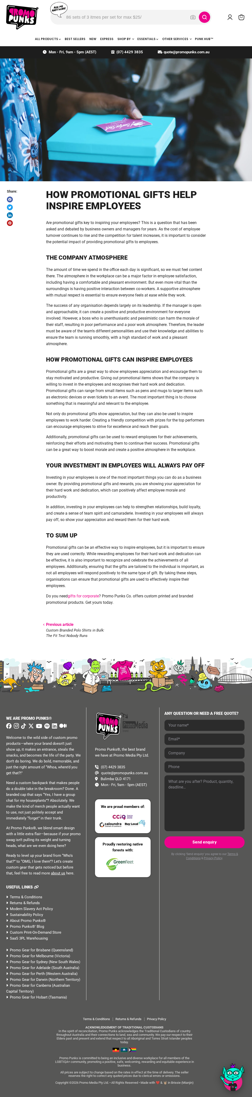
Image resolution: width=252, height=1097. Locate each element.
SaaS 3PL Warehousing (29, 938)
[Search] (204, 17)
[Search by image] (193, 17)
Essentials (146, 39)
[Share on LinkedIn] (10, 215)
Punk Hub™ (204, 39)
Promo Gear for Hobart (28, 997)
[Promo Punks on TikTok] (23, 726)
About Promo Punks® (28, 920)
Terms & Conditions (26, 897)
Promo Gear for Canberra (30, 985)
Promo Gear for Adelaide (30, 968)
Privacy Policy (213, 858)
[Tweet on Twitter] (10, 207)
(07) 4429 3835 (129, 52)
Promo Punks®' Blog (27, 926)
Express (106, 39)
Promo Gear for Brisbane (30, 950)
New (92, 39)
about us (58, 873)
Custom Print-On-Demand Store (35, 932)
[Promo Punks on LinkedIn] (54, 726)
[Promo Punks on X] (30, 726)
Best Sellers (75, 39)
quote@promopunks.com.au (186, 52)
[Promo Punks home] (22, 17)
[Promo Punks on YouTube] (38, 726)
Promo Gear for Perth (27, 973)
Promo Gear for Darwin (28, 979)
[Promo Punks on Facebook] (9, 726)
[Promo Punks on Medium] (62, 726)
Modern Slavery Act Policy (31, 909)
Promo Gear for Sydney (29, 962)
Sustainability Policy (26, 915)
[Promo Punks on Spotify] (46, 726)
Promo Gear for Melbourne (32, 956)
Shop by (124, 39)
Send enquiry (204, 842)
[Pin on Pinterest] (10, 223)
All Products (47, 39)
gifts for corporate (83, 596)
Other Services (175, 39)
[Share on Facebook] (10, 199)
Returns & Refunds (25, 903)
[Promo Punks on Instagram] (16, 726)
